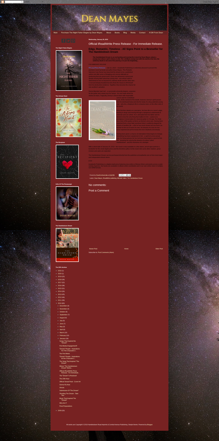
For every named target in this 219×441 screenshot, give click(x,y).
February (63, 335)
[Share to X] (125, 175)
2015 (60, 288)
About (108, 33)
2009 (60, 410)
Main (56, 33)
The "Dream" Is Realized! (68, 376)
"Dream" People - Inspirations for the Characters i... (69, 357)
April (61, 329)
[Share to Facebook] (127, 175)
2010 (60, 303)
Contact (142, 33)
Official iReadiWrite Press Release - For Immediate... (69, 372)
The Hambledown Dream (135, 178)
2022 (60, 271)
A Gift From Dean (156, 33)
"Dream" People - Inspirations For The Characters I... (69, 349)
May (61, 327)
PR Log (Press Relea (96, 68)
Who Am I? (63, 403)
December (63, 306)
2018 (60, 279)
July (61, 321)
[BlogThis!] (122, 175)
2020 (60, 274)
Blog (125, 33)
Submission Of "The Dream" (69, 390)
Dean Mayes (98, 178)
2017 (60, 282)
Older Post (159, 249)
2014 (60, 291)
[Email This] (120, 175)
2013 (60, 294)
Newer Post (93, 249)
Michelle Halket (121, 178)
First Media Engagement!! (68, 346)
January (63, 338)
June (61, 324)
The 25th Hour (64, 379)
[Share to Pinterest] (129, 175)
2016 (60, 285)
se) (104, 68)
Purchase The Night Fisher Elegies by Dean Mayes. (82, 33)
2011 (60, 300)
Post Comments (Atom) (106, 252)
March (62, 332)
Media (133, 33)
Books (117, 33)
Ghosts (61, 388)
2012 (60, 297)
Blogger (149, 425)
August (62, 318)
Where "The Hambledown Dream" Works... (68, 367)
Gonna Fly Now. (64, 385)
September (64, 315)
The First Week (64, 354)
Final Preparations (65, 406)
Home (126, 249)
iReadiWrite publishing (109, 178)
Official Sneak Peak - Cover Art (69, 382)
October (63, 312)
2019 (60, 276)
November (63, 309)
